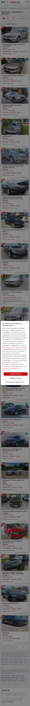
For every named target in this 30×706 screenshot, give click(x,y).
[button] (15, 382)
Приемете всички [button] (15, 374)
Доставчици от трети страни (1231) (12, 347)
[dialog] (15, 353)
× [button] (26, 322)
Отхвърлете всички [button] (15, 378)
